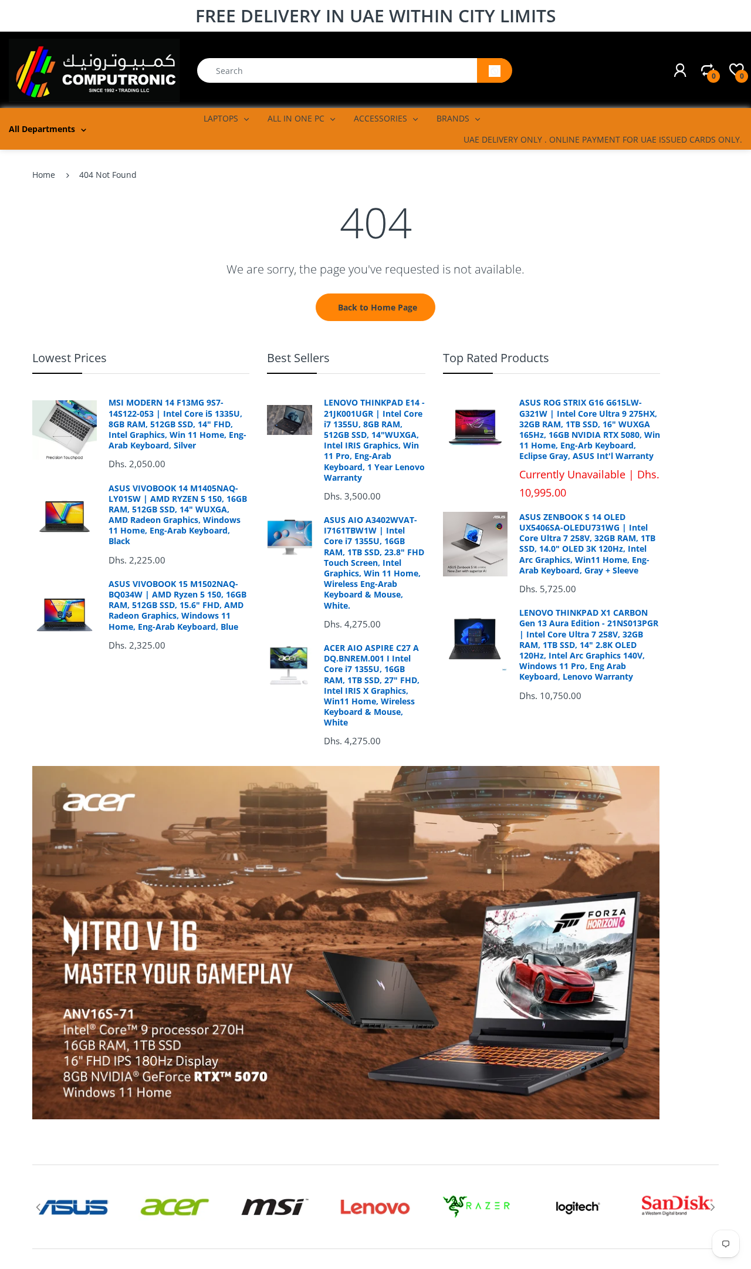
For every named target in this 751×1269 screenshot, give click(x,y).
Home (43, 174)
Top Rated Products (496, 358)
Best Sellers (298, 358)
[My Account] (680, 70)
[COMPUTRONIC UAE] (94, 69)
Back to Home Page (377, 307)
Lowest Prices (69, 358)
